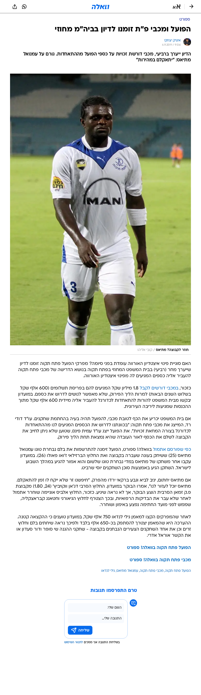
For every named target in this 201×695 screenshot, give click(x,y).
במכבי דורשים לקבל (159, 388)
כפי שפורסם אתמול (172, 449)
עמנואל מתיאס (127, 571)
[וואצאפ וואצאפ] (24, 6)
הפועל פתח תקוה (178, 571)
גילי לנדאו (108, 571)
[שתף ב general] (14, 6)
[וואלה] (100, 6)
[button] (176, 6)
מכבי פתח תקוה (151, 571)
